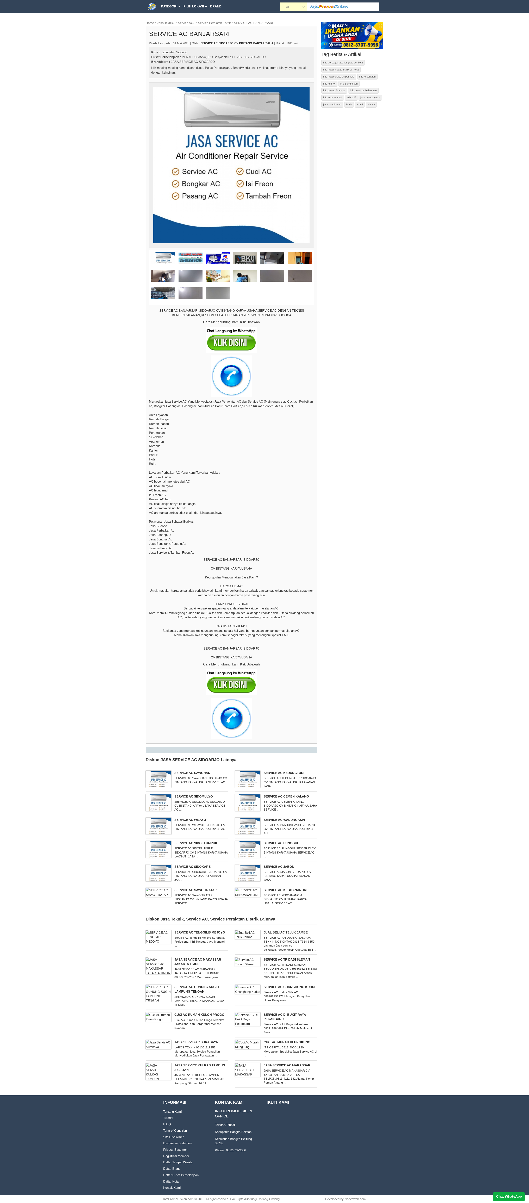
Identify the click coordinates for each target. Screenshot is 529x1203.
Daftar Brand (171, 1168)
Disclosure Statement (177, 1143)
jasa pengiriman (332, 104)
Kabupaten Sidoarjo (174, 52)
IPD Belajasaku (218, 57)
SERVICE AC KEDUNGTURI (284, 773)
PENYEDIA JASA (194, 57)
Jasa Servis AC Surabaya (196, 1042)
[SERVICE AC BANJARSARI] (231, 165)
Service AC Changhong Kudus (290, 987)
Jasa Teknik (165, 23)
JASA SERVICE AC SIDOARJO (193, 61)
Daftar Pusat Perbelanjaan (181, 1175)
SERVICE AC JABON (279, 866)
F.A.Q (167, 1124)
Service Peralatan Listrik (214, 23)
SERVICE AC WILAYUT (191, 819)
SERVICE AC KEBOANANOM (285, 890)
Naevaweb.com (355, 1199)
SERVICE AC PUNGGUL (281, 843)
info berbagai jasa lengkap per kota (343, 62)
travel (360, 104)
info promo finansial (334, 90)
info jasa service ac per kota (338, 76)
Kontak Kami (172, 1187)
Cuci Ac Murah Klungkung (287, 1042)
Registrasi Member (176, 1156)
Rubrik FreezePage (178, 19)
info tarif (351, 97)
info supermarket (332, 97)
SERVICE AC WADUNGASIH (284, 819)
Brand (216, 6)
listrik (349, 104)
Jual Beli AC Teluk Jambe (286, 932)
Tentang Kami (172, 1111)
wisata (371, 104)
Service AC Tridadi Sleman (287, 959)
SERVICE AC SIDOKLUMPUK (195, 843)
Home (150, 23)
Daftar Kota (171, 1181)
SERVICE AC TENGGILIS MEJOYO (199, 932)
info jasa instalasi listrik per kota (341, 69)
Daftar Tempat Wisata (177, 1162)
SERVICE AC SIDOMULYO (193, 796)
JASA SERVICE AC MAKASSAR (287, 1065)
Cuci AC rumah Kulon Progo (199, 1014)
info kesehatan (367, 76)
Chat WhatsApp (509, 1196)
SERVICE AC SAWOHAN (192, 773)
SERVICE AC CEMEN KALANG (286, 796)
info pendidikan (349, 83)
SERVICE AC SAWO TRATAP (195, 890)
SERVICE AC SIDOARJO (248, 57)
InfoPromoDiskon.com (178, 1199)
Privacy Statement (175, 1149)
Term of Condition (175, 1130)
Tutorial (168, 1118)
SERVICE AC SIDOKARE (192, 866)
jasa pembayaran (370, 97)
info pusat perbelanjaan (363, 90)
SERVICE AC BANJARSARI (253, 23)
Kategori (169, 6)
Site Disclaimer (173, 1137)
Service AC (185, 23)
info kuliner (329, 83)
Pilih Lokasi (193, 6)
